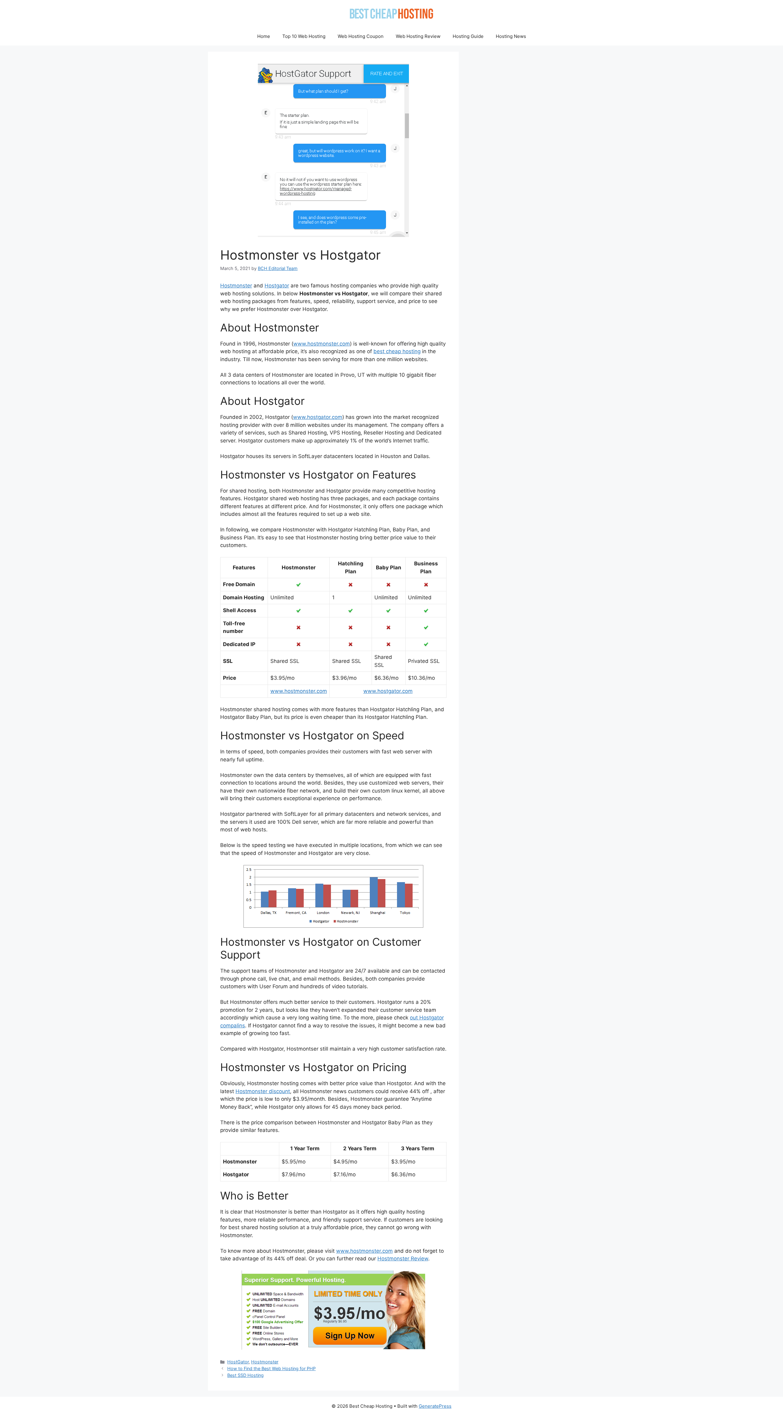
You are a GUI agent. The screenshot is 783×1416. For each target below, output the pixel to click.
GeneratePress (435, 1406)
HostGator (238, 1361)
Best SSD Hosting (245, 1375)
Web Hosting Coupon (361, 36)
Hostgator (277, 286)
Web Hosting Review (418, 36)
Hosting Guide (468, 36)
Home (263, 36)
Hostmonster (236, 286)
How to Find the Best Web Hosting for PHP (271, 1368)
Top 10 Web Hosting (303, 36)
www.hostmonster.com (321, 344)
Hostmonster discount (263, 1091)
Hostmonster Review (402, 1258)
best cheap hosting (397, 351)
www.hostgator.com (317, 417)
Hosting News (511, 36)
